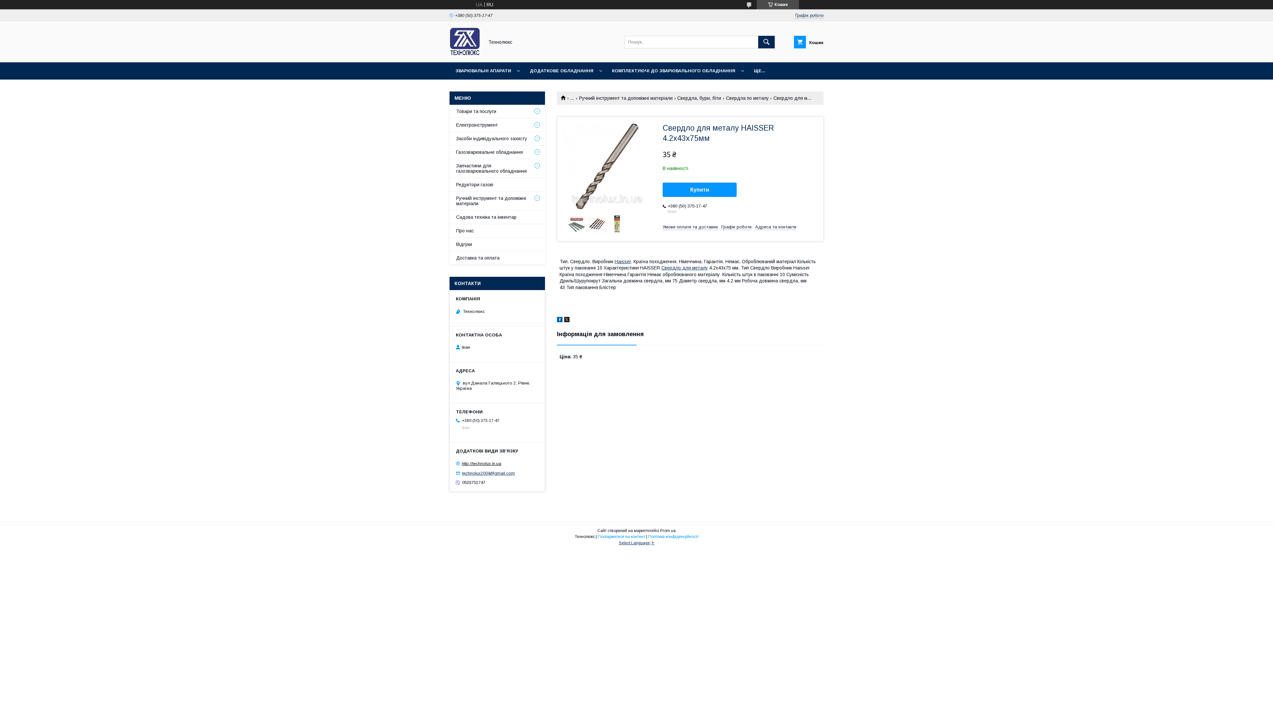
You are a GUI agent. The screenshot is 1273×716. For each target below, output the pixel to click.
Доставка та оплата (478, 258)
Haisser (623, 261)
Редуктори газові (474, 184)
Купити (699, 190)
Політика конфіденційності (673, 536)
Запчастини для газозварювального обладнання (491, 168)
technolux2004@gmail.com (488, 473)
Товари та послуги (476, 111)
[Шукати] (766, 42)
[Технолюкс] (465, 53)
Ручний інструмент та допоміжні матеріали (626, 98)
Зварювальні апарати (483, 70)
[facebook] (560, 320)
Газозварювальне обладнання (489, 152)
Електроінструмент (477, 125)
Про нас (465, 230)
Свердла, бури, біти (699, 98)
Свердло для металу (684, 267)
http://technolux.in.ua (481, 463)
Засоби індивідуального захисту (491, 138)
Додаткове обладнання (561, 70)
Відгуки (464, 244)
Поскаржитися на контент (621, 536)
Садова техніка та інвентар (486, 217)
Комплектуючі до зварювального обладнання (673, 70)
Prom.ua (668, 530)
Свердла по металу (747, 98)
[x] (567, 320)
